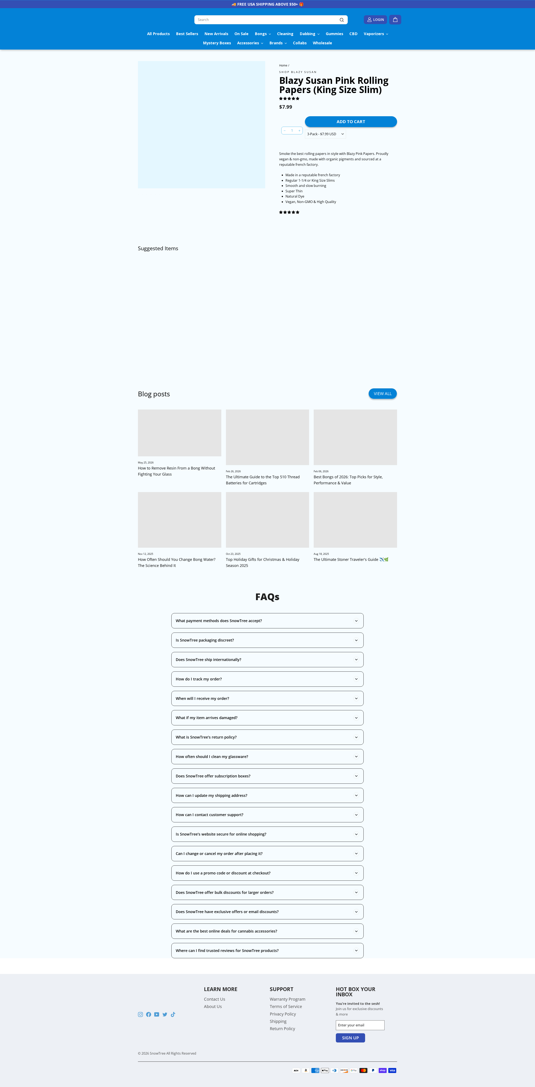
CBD (353, 33)
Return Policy (282, 1028)
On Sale (241, 33)
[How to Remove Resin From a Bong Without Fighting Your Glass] (179, 433)
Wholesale (322, 42)
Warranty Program (288, 999)
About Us (213, 1006)
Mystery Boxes (217, 42)
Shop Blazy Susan (298, 72)
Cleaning (285, 33)
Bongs (261, 33)
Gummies (334, 33)
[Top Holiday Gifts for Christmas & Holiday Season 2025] (267, 520)
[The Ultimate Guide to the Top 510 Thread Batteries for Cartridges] (267, 437)
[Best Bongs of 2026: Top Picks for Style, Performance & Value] (355, 437)
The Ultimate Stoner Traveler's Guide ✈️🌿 (351, 559)
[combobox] (271, 19)
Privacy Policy (283, 1014)
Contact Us (214, 999)
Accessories (248, 42)
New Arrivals (216, 33)
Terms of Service (286, 1006)
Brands (276, 42)
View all (383, 393)
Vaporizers (374, 33)
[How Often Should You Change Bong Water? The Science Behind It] (179, 520)
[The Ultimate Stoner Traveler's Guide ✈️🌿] (355, 520)
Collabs (300, 42)
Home (283, 65)
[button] (289, 98)
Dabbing (308, 33)
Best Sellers (187, 33)
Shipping (278, 1021)
